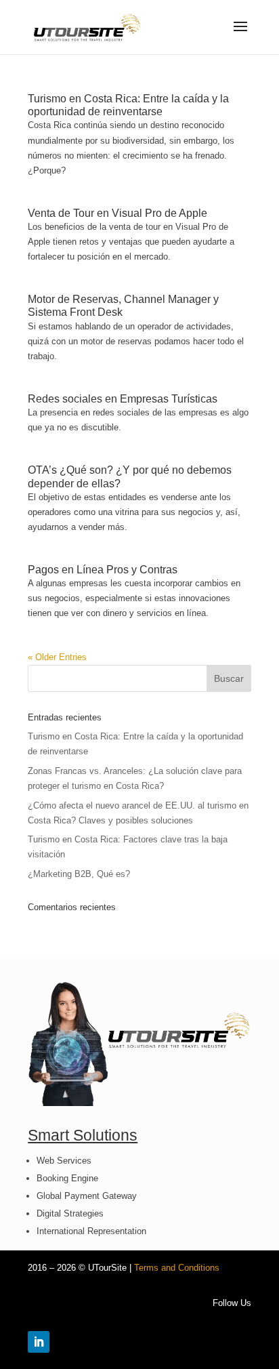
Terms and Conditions (176, 1268)
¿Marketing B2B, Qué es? (79, 874)
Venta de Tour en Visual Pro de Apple (117, 213)
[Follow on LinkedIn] (38, 1342)
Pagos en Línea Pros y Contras (102, 569)
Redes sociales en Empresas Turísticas (122, 399)
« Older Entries (57, 657)
